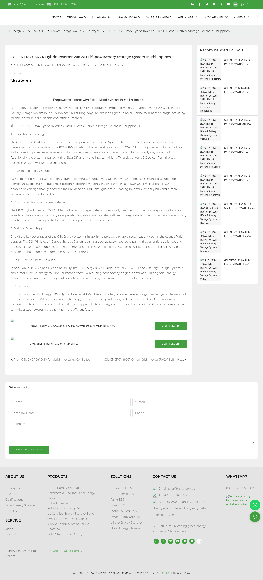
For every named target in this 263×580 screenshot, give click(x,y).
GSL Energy (13, 31)
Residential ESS (121, 488)
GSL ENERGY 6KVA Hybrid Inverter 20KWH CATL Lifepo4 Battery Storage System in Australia (237, 178)
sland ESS (118, 505)
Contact (10, 534)
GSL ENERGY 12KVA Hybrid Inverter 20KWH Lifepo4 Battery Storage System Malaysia (238, 262)
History (10, 494)
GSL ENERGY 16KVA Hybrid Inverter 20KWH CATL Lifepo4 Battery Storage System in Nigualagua (238, 90)
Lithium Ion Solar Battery (64, 550)
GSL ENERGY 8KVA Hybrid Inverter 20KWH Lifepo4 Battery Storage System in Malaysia (238, 122)
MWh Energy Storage (125, 517)
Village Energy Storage (126, 522)
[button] (257, 16)
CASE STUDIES (36, 31)
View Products (170, 326)
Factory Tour (14, 488)
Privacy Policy (180, 572)
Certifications (14, 499)
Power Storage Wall (64, 31)
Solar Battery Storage (20, 505)
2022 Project (92, 31)
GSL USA (11, 511)
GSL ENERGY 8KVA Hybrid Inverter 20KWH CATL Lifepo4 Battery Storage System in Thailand (237, 150)
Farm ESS (117, 499)
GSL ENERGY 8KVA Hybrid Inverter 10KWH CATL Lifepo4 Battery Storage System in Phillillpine (237, 62)
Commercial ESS (122, 494)
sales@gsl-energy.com (29, 4)
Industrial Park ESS (124, 511)
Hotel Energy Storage (125, 528)
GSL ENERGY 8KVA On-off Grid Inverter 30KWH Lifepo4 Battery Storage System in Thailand (239, 206)
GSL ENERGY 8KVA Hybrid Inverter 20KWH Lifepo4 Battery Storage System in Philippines (167, 31)
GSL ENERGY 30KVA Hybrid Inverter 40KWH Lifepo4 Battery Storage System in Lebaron (238, 234)
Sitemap (163, 572)
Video (9, 529)
